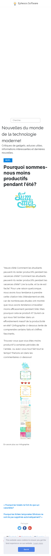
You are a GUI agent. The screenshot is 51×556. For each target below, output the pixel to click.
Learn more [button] (38, 543)
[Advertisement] (25, 36)
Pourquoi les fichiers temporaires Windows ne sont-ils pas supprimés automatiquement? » (23, 515)
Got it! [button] (26, 549)
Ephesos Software (27, 3)
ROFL (8, 160)
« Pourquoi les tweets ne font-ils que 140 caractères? (21, 506)
